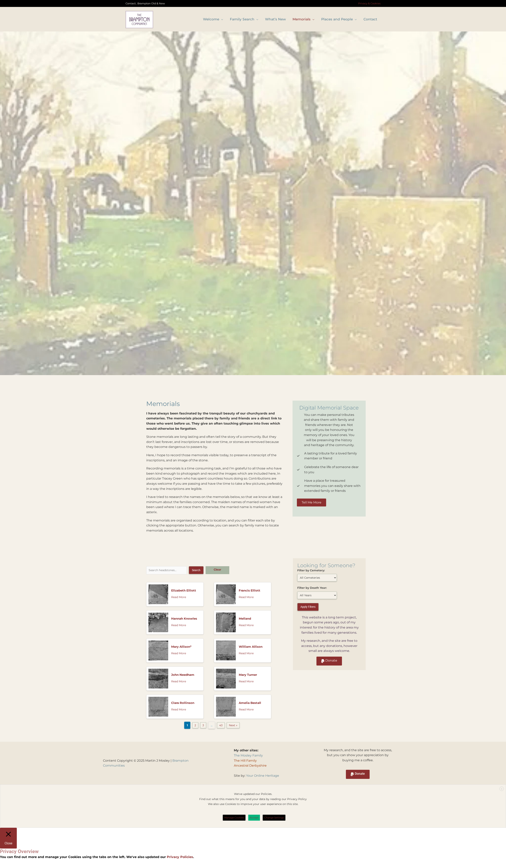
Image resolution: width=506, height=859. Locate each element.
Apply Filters (307, 606)
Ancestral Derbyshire (250, 765)
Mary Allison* (181, 647)
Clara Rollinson (182, 703)
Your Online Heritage (262, 775)
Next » (233, 725)
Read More (178, 597)
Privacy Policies (179, 857)
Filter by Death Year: (312, 588)
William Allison (250, 647)
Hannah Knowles (184, 618)
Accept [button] (254, 817)
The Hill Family (245, 760)
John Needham (182, 675)
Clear (217, 569)
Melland (245, 618)
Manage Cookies (234, 817)
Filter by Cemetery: (311, 570)
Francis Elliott (249, 590)
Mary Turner (248, 675)
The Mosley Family (248, 755)
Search (196, 570)
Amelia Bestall (250, 703)
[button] (329, 661)
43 (221, 725)
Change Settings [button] (274, 817)
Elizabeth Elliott (183, 590)
